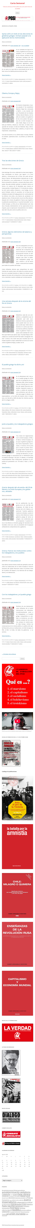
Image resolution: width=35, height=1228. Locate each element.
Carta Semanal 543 (15, 168)
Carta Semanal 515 (15, 499)
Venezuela (4, 1215)
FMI (5, 287)
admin (11, 83)
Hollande (16, 148)
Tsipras (6, 150)
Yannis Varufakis (6, 644)
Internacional (21, 79)
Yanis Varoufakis (17, 289)
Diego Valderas (5, 410)
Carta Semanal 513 (15, 560)
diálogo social (25, 1196)
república (16, 1210)
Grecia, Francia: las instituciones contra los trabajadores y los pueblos (16, 552)
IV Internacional (6, 1204)
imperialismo (9, 1202)
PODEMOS (26, 1206)
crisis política (17, 1196)
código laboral (9, 582)
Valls (3, 414)
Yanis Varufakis (20, 538)
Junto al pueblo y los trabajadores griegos (17, 424)
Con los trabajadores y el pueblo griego (16, 594)
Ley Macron (17, 536)
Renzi (23, 148)
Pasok (19, 287)
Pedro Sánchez (8, 1206)
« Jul (3, 1170)
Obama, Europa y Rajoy (10, 93)
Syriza (21, 81)
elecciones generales (20, 1198)
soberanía (5, 1212)
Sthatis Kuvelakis (25, 475)
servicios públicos (26, 1210)
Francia (30, 1198)
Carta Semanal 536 (15, 241)
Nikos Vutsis (15, 473)
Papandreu (20, 352)
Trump (4, 1214)
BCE (3, 287)
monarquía (16, 1204)
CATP (7, 473)
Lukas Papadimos (27, 410)
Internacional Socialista (12, 287)
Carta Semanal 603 (15, 101)
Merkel (20, 148)
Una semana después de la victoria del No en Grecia (16, 302)
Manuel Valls (23, 582)
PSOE (12, 1208)
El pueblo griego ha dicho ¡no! (13, 364)
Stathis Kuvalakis (28, 536)
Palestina (29, 1204)
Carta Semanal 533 (15, 311)
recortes (22, 1208)
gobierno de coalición (18, 1200)
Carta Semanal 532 (15, 372)
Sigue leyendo (6, 75)
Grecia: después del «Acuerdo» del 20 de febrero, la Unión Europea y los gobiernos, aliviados (17, 489)
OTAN (23, 1204)
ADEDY (30, 285)
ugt (7, 1214)
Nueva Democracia (14, 81)
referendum (14, 412)
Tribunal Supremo (25, 1212)
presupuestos (6, 1208)
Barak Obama (9, 148)
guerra (27, 1199)
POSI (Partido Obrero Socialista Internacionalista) (13, 1225)
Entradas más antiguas (9, 654)
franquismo (5, 1200)
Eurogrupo (11, 536)
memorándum (10, 219)
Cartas (16, 79)
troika (31, 287)
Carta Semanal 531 (15, 432)
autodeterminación (10, 1192)
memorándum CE (13, 352)
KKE (21, 410)
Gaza (11, 1200)
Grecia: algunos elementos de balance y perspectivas (17, 233)
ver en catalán (25, 45)
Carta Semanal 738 (15, 45)
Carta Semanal (17, 3)
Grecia (7, 81)
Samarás (24, 287)
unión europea (26, 81)
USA (27, 1214)
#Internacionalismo (19, 1190)
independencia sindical (24, 1202)
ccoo (15, 1194)
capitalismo (25, 1192)
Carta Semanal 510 (15, 602)
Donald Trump (5, 1198)
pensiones (19, 1206)
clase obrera (23, 1194)
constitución (5, 1196)
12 (11, 1162)
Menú (17, 12)
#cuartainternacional (8, 1190)
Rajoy (9, 412)
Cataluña (6, 1194)
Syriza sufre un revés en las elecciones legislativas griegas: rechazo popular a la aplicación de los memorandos (17, 36)
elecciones (11, 1198)
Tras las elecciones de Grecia (13, 160)
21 (20, 1164)
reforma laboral (7, 1210)
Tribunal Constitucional (15, 1212)
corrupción (11, 1196)
